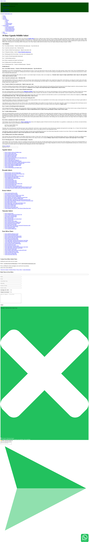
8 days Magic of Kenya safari (10, 201)
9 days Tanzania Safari (9, 213)
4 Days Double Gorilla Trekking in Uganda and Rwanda (15, 250)
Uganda (4, 16)
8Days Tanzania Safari (9, 217)
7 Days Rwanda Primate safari (10, 184)
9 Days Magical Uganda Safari (11, 155)
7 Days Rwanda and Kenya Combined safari (13, 185)
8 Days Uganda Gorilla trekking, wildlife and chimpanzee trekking (17, 162)
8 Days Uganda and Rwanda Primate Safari (13, 236)
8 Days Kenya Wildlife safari (10, 205)
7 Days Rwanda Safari (9, 179)
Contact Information (26, 269)
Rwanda (4, 17)
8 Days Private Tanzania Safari (11, 224)
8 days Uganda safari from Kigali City (12, 159)
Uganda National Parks (9, 26)
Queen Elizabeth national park (24, 52)
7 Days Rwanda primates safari (11, 181)
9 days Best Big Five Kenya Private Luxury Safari (14, 195)
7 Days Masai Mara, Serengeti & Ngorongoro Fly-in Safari (16, 241)
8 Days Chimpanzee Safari (10, 227)
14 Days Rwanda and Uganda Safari (12, 252)
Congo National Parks (9, 31)
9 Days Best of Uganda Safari (10, 156)
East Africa (5, 19)
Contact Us (5, 33)
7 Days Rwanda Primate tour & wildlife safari (13, 183)
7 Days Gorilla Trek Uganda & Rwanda (12, 242)
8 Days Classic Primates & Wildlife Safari (13, 165)
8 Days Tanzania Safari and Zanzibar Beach (13, 218)
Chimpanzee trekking (27, 91)
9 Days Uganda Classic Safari (10, 153)
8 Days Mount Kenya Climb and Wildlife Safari (14, 198)
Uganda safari (31, 38)
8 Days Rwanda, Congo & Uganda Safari (13, 172)
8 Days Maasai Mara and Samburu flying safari (14, 203)
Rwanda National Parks (9, 29)
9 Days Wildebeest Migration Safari (11, 233)
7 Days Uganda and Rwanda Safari (11, 239)
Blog (4, 10)
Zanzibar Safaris (8, 24)
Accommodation (6, 9)
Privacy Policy (19, 269)
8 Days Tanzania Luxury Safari (11, 221)
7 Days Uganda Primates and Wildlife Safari (13, 167)
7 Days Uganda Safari (9, 166)
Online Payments (6, 5)
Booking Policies (12, 269)
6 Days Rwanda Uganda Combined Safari (13, 243)
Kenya (6, 21)
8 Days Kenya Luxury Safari (10, 206)
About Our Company (4, 269)
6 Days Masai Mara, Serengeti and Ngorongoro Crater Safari (16, 246)
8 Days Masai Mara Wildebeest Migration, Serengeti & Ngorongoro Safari (19, 200)
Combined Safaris (8, 23)
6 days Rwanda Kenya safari (10, 244)
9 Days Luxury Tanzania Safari (11, 215)
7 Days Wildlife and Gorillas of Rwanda (12, 178)
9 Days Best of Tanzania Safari (11, 216)
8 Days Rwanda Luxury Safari (10, 174)
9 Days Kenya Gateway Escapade (11, 194)
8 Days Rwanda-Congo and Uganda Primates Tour (14, 163)
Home (4, 15)
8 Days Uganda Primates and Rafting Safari (13, 161)
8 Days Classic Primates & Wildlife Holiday (13, 164)
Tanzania (7, 20)
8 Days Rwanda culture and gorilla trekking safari (14, 176)
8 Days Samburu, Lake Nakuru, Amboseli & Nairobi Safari (16, 197)
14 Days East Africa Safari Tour (11, 254)
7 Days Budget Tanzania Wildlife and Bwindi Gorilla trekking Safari (18, 187)
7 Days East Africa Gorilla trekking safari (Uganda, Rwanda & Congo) (18, 186)
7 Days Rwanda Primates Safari (11, 182)
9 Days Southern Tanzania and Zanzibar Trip (13, 214)
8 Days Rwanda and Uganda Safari (12, 177)
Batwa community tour (26, 121)
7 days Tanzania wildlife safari (10, 228)
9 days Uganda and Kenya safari (11, 154)
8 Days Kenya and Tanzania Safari (11, 207)
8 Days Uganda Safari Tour (10, 158)
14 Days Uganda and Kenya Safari (11, 251)
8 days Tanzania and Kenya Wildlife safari (13, 196)
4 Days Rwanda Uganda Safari (11, 249)
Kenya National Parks (9, 27)
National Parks (6, 25)
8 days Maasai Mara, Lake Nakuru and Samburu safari (15, 202)
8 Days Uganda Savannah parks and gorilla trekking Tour (16, 157)
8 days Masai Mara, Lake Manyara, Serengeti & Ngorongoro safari (17, 199)
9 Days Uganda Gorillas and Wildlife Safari (13, 152)
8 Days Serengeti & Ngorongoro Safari (12, 223)
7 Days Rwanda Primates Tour (11, 180)
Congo (6, 22)
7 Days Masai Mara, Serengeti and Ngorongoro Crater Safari (16, 240)
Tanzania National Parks (10, 28)
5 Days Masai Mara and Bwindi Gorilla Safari (13, 247)
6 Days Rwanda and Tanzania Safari (12, 245)
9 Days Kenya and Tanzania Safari (11, 234)
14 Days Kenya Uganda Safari (10, 253)
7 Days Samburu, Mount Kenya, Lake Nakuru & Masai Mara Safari (18, 208)
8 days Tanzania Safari (9, 219)
